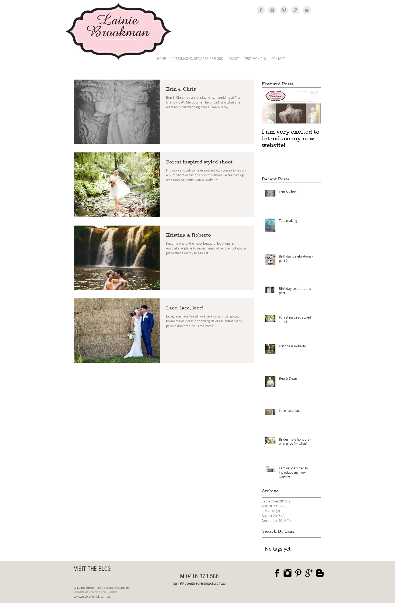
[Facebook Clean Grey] (261, 10)
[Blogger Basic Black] (320, 573)
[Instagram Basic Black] (287, 573)
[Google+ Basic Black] (309, 573)
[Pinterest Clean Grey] (284, 10)
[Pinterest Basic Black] (298, 573)
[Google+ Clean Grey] (295, 10)
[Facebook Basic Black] (277, 573)
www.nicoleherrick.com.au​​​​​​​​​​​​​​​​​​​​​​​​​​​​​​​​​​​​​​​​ (92, 596)
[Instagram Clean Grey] (272, 10)
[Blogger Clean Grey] (307, 10)
